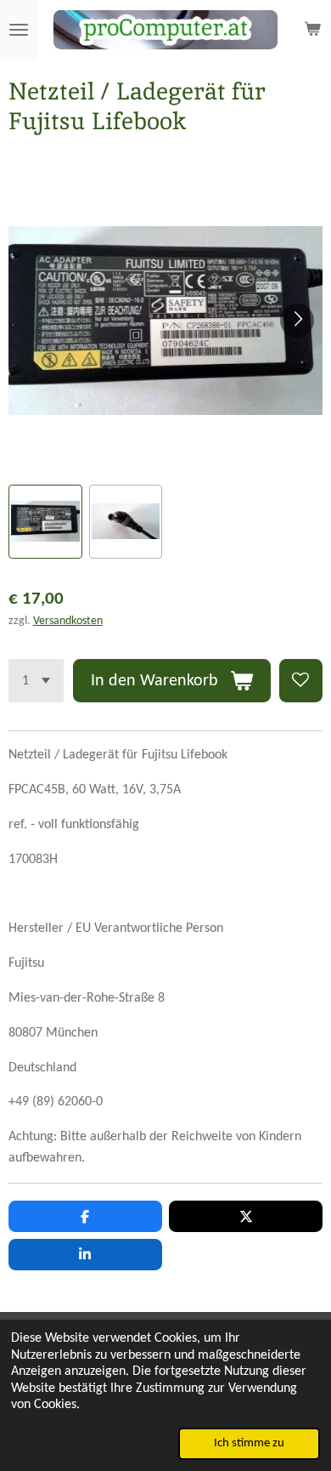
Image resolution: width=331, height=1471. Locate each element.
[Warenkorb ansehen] (312, 30)
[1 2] (36, 680)
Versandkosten (68, 621)
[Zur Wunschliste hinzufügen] (301, 680)
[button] (45, 522)
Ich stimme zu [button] (249, 1443)
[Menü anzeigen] (18, 30)
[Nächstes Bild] (297, 321)
